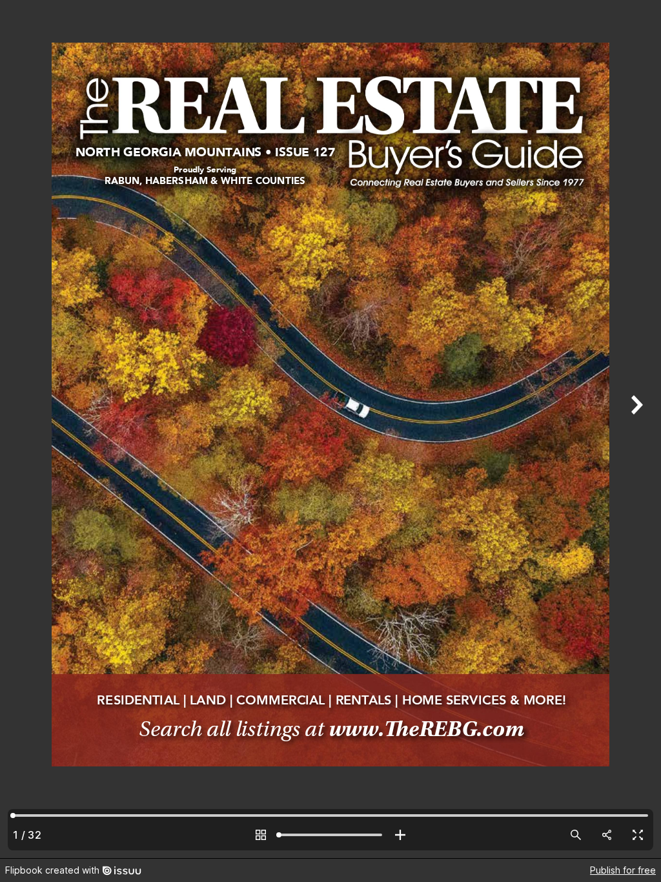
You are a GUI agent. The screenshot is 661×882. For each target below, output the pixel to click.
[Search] (576, 835)
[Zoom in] (400, 835)
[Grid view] (261, 835)
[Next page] (635, 429)
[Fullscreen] (638, 835)
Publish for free (623, 870)
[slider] (330, 834)
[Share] (607, 835)
